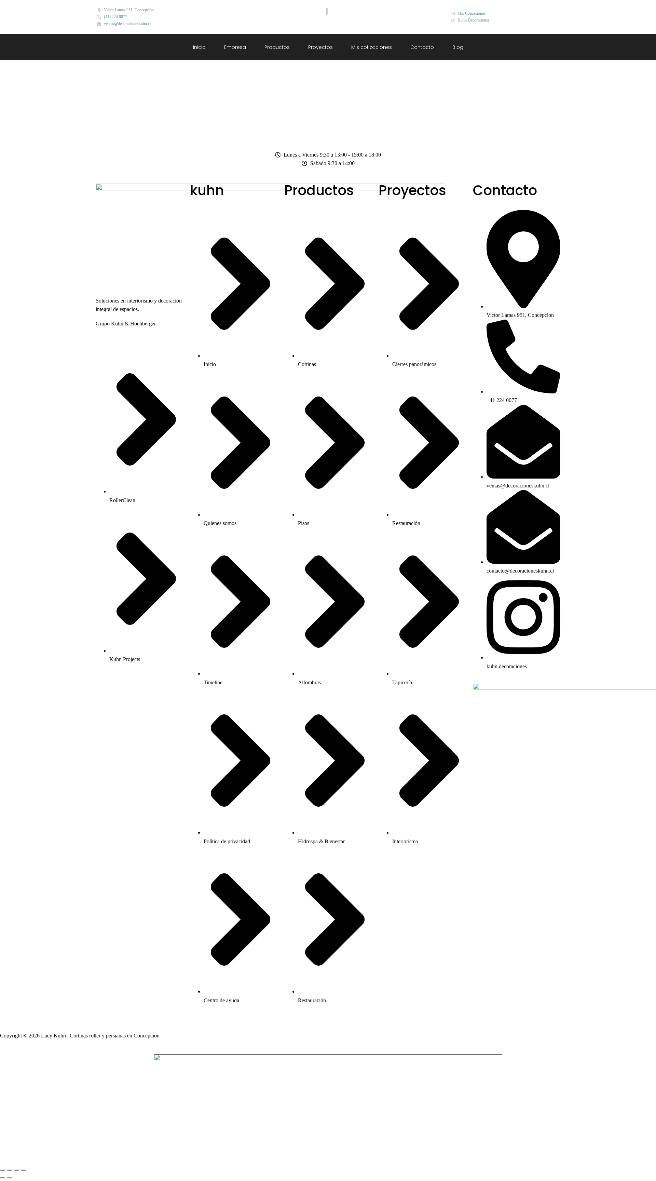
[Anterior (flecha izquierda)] (2, 1178)
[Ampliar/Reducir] (2, 1170)
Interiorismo (405, 841)
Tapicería (402, 682)
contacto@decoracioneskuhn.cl (520, 571)
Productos (277, 47)
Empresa (235, 47)
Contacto (422, 47)
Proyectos (320, 47)
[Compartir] (16, 1170)
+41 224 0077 (502, 400)
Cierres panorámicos (414, 364)
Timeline (213, 682)
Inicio (199, 47)
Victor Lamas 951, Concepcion (520, 315)
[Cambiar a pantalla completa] (9, 1170)
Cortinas (307, 364)
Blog (457, 47)
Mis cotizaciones (371, 47)
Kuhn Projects (124, 659)
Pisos (303, 523)
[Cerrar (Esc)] (23, 1170)
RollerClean (122, 500)
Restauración (312, 1000)
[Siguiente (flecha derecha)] (9, 1178)
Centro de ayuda (221, 1000)
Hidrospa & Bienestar (321, 841)
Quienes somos (220, 523)
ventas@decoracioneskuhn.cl (518, 485)
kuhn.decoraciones (507, 666)
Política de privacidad (227, 841)
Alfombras (309, 682)
